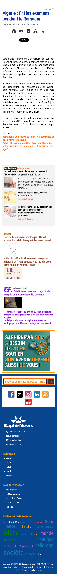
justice (24, 534)
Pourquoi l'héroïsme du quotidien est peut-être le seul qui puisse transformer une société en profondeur (35, 211)
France (9, 526)
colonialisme (26, 522)
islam (10, 533)
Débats (9, 467)
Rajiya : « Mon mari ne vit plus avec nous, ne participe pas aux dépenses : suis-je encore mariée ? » (28, 322)
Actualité (9, 458)
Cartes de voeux (13, 502)
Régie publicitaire (14, 440)
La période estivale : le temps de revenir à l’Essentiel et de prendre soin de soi (25, 173)
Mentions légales (14, 444)
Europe (49, 522)
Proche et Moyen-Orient (18, 546)
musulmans (27, 539)
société (13, 552)
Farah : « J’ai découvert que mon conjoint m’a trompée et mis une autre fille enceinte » (27, 293)
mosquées (10, 540)
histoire (27, 527)
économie (38, 522)
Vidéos (9, 475)
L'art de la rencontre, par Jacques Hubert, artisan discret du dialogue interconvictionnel (27, 238)
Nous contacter (13, 436)
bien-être (14, 521)
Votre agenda (11, 489)
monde (47, 533)
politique (45, 539)
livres (34, 534)
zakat (38, 554)
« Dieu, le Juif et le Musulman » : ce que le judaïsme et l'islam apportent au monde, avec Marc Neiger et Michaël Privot (27, 261)
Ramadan (10, 507)
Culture (9, 463)
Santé (8, 471)
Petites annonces (13, 494)
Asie (5, 522)
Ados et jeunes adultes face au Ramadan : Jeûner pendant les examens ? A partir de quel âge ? (28, 146)
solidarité (30, 554)
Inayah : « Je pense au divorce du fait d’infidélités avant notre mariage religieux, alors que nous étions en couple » (28, 314)
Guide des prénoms (14, 498)
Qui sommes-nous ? (15, 431)
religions (45, 545)
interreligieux (46, 527)
